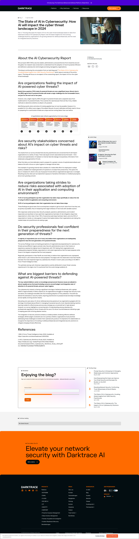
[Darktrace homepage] (25, 8)
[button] (53, 8)
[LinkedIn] (22, 490)
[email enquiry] (36, 490)
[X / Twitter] (26, 490)
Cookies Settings (99, 536)
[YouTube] (29, 490)
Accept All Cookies (112, 536)
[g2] (33, 490)
